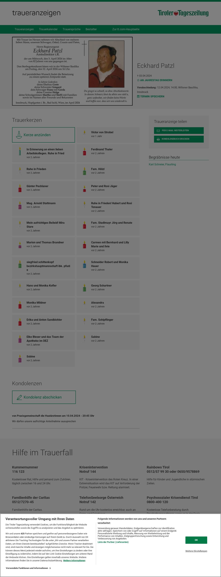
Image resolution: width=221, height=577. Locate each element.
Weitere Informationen (74, 560)
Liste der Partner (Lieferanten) (113, 542)
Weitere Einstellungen (196, 551)
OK (196, 540)
